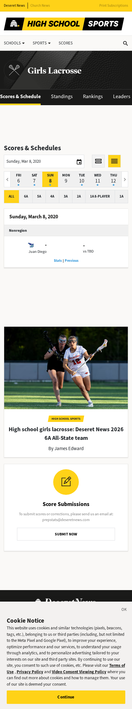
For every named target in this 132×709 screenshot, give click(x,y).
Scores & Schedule (20, 96)
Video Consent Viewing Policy (79, 671)
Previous (71, 260)
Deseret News (14, 5)
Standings (62, 96)
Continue (65, 697)
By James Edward (66, 448)
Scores (66, 43)
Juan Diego (38, 251)
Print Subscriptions (113, 5)
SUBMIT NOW (66, 534)
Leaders (121, 96)
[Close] (124, 611)
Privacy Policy (30, 671)
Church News (40, 5)
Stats (58, 260)
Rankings (93, 96)
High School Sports (66, 419)
